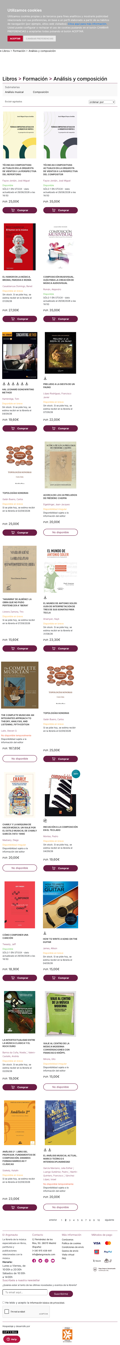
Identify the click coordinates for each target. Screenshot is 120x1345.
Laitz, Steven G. (9, 730)
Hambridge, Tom (10, 398)
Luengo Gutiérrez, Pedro (56, 1171)
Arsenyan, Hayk (51, 619)
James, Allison (50, 948)
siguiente (109, 1219)
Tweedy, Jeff (9, 944)
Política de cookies (71, 1243)
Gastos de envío (70, 1250)
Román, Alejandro (52, 289)
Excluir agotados (13, 101)
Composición (41, 92)
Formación (19, 50)
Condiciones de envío (73, 1247)
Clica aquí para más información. (87, 23)
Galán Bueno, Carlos (12, 499)
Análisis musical (14, 92)
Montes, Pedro (50, 836)
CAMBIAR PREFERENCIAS (39, 38)
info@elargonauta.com (43, 1254)
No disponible (60, 532)
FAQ (64, 1258)
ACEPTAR (15, 38)
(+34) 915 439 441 (42, 1250)
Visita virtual (68, 1254)
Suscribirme (61, 1293)
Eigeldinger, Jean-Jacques (56, 504)
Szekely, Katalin (10, 1170)
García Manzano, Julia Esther (58, 1168)
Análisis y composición (42, 50)
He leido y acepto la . (35, 1302)
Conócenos (67, 1239)
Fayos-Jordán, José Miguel (16, 180)
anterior (53, 1219)
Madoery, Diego (10, 840)
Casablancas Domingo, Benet (17, 286)
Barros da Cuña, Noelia (14, 1052)
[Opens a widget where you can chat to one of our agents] (11, 1339)
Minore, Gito (49, 1059)
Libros (6, 50)
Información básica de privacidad (47, 1302)
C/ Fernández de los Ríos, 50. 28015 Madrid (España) (44, 1243)
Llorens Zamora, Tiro (12, 611)
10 (98, 1220)
